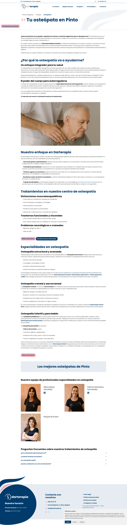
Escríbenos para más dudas (46, 239)
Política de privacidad (91, 497)
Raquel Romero (51, 416)
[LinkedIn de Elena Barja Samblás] (45, 392)
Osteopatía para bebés (10, 26)
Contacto (103, 7)
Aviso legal (87, 494)
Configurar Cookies (90, 503)
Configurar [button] (82, 522)
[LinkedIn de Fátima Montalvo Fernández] (88, 392)
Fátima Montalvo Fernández (95, 388)
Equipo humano (67, 7)
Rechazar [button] (75, 522)
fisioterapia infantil (59, 344)
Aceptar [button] (68, 522)
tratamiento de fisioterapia (91, 182)
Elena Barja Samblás (49, 388)
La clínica (56, 7)
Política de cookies (90, 500)
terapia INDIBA (38, 184)
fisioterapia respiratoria (80, 275)
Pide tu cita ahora (28, 239)
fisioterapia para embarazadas (32, 321)
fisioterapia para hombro (62, 275)
